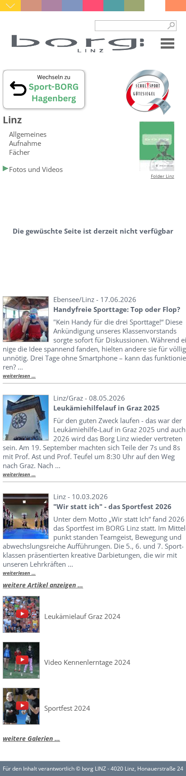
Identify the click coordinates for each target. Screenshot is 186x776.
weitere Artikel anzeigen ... (43, 585)
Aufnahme (25, 143)
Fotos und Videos (36, 169)
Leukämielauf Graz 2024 (82, 616)
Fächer (19, 152)
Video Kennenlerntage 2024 (87, 662)
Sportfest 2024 (67, 708)
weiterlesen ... (19, 376)
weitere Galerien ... (31, 738)
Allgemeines (27, 134)
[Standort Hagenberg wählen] (43, 104)
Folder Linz (162, 176)
